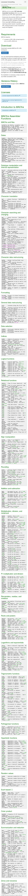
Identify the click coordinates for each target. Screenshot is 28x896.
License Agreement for (10, 95)
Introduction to (8, 110)
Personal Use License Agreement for (12, 100)
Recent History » (6, 86)
